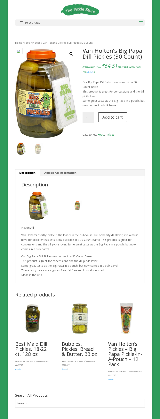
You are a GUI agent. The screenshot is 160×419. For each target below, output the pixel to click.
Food (27, 42)
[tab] (27, 172)
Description (27, 173)
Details (90, 72)
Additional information (60, 173)
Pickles (36, 42)
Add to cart (112, 117)
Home (18, 42)
